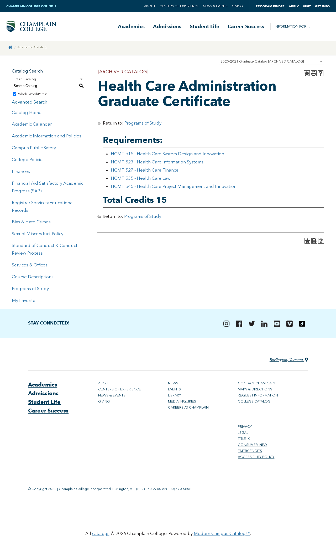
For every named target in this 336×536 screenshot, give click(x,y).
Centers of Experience (179, 6)
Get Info (322, 6)
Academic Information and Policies (46, 135)
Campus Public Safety (34, 147)
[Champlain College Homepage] (31, 26)
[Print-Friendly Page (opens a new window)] (314, 73)
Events (174, 389)
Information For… (292, 26)
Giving (237, 6)
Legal (243, 433)
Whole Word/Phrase (33, 94)
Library (174, 395)
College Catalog (254, 401)
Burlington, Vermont (287, 359)
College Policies (28, 159)
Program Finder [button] (270, 6)
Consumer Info (252, 445)
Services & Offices (30, 264)
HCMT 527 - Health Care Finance (144, 170)
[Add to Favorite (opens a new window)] (307, 73)
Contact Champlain (256, 383)
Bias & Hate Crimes (31, 221)
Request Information (258, 395)
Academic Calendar (32, 124)
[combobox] (271, 61)
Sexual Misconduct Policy (37, 233)
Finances (21, 171)
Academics (131, 26)
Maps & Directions (255, 389)
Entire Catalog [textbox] (24, 79)
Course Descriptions (33, 276)
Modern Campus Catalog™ (222, 533)
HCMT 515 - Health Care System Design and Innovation (167, 153)
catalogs (100, 533)
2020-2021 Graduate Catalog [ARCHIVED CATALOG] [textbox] (262, 61)
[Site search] (322, 26)
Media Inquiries (182, 401)
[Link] (10, 47)
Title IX (244, 439)
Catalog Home (26, 112)
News (173, 383)
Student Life (204, 26)
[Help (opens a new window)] (320, 73)
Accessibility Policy (256, 457)
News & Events (215, 6)
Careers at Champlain (188, 407)
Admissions (167, 26)
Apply (294, 6)
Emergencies (250, 451)
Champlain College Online (30, 6)
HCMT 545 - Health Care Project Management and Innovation (174, 186)
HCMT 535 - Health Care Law (141, 178)
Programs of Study (30, 288)
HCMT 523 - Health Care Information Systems (157, 161)
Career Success (246, 26)
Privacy (245, 427)
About (149, 6)
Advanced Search (29, 102)
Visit (307, 6)
